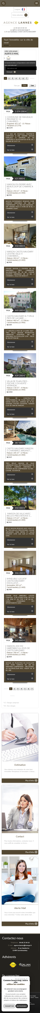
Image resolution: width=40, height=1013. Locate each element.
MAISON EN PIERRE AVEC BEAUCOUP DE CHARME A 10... (20, 186)
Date (32, 85)
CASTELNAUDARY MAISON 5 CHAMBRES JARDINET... (20, 449)
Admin (32, 997)
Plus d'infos (31, 780)
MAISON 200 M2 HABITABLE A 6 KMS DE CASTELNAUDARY (18, 648)
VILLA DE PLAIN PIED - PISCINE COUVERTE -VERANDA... (17, 383)
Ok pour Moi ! (22, 1006)
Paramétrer (9, 1006)
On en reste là (20, 979)
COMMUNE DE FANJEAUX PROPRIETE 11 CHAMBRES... (20, 119)
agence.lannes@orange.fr (21, 30)
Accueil (6, 45)
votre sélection (17, 15)
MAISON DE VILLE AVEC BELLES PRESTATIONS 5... (19, 515)
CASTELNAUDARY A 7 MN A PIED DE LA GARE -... (20, 317)
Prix (24, 85)
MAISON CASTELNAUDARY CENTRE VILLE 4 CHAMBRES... (20, 254)
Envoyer (10, 72)
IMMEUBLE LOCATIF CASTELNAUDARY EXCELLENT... (17, 581)
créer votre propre (11, 52)
